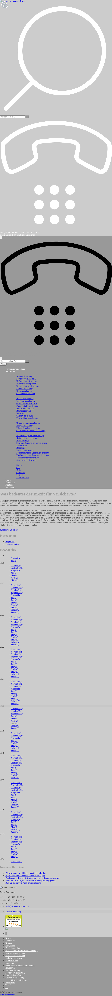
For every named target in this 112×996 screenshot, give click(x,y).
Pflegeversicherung (24, 425)
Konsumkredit (22, 477)
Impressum (10, 487)
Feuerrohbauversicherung (27, 418)
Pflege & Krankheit (19, 421)
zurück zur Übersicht (9, 530)
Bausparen (21, 413)
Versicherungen (12, 544)
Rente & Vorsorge (18, 433)
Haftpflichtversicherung (26, 381)
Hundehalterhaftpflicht (26, 384)
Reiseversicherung (24, 391)
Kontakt (8, 485)
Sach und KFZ (17, 374)
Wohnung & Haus (19, 396)
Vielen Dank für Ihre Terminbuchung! (21, 950)
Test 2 (8, 985)
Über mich (10, 482)
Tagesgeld (20, 475)
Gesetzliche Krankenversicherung (30, 430)
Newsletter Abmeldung (15, 955)
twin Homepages (7, 995)
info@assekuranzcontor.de (17, 906)
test (6, 987)
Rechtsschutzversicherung (27, 386)
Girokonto (20, 472)
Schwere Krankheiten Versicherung (31, 443)
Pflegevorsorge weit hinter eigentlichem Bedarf (25, 873)
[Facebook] (6, 933)
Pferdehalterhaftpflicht (15, 975)
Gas (18, 467)
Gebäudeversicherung (25, 401)
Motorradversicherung (26, 379)
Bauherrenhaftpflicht (25, 408)
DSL (18, 470)
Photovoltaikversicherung (27, 406)
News (8, 480)
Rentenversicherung (25, 450)
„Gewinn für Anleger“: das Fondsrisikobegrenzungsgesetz (30, 880)
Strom (19, 465)
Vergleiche (10, 945)
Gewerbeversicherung (25, 393)
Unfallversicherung (24, 388)
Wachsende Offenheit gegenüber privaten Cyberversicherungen (32, 878)
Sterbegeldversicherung (26, 460)
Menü (3, 364)
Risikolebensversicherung (27, 438)
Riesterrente (21, 445)
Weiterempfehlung (13, 911)
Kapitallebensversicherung (27, 458)
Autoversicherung (24, 376)
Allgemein (9, 541)
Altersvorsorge (22, 440)
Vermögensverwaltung (15, 369)
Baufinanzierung (23, 411)
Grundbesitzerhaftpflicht (26, 403)
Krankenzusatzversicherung (28, 423)
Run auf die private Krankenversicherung (23, 883)
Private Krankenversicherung (29, 428)
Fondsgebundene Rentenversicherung (32, 455)
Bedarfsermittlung (13, 948)
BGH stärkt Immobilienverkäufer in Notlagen (25, 875)
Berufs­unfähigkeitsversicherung (30, 435)
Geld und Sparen (18, 462)
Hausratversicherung (25, 398)
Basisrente (20, 448)
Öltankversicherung (24, 416)
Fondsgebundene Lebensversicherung (32, 453)
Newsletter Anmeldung (15, 953)
